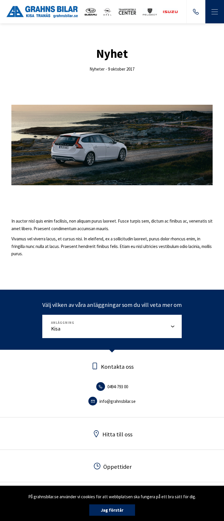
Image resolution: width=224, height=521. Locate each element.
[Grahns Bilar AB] (42, 11)
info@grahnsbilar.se (117, 401)
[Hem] (150, 11)
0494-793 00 (117, 386)
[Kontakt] (195, 11)
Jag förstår (112, 510)
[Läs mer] (91, 11)
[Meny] (214, 11)
